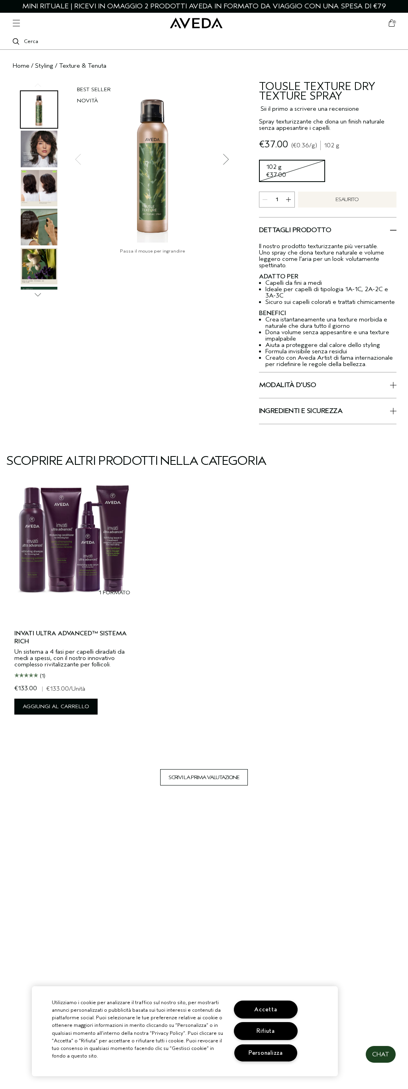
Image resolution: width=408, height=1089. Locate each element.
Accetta (265, 1009)
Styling (44, 66)
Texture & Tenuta (82, 66)
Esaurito (346, 199)
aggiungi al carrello (56, 706)
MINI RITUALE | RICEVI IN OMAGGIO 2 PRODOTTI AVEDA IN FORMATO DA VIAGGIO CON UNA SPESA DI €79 (204, 6)
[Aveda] (196, 23)
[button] (380, 1054)
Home (21, 66)
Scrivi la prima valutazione (204, 777)
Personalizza (266, 1053)
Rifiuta (266, 1031)
